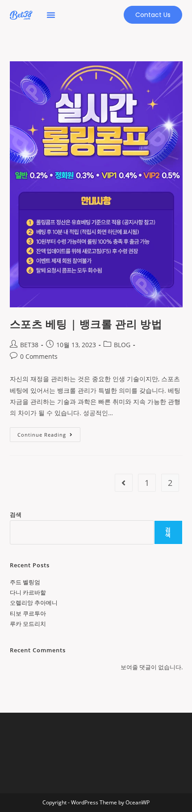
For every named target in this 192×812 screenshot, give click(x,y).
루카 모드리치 (28, 624)
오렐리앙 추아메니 (34, 603)
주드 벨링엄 (25, 582)
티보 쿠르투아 (28, 613)
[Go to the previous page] (124, 483)
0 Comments (39, 356)
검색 (15, 514)
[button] (51, 14)
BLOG (122, 344)
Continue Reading (44, 432)
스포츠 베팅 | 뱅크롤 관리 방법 (86, 323)
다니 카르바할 (28, 592)
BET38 (29, 344)
